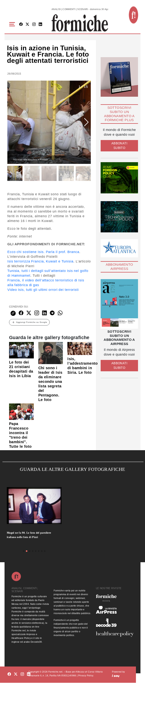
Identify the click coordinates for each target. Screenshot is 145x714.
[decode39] (114, 622)
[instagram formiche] (22, 674)
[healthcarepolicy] (114, 634)
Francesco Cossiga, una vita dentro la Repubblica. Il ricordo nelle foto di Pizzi (31, 536)
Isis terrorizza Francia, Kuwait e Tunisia (40, 261)
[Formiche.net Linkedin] (40, 24)
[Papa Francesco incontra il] (21, 411)
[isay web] (116, 675)
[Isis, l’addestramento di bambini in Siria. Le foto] (79, 348)
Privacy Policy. (86, 675)
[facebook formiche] (9, 674)
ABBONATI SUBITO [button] (119, 145)
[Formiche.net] (133, 15)
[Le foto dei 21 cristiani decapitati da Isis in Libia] (21, 350)
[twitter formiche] (15, 674)
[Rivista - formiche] (114, 597)
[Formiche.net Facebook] (21, 24)
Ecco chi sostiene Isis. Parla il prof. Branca (43, 252)
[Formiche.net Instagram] (34, 24)
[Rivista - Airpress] (114, 610)
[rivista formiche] (119, 304)
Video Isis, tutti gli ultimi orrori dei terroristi (43, 290)
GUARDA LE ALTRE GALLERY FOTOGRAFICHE (72, 469)
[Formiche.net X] (27, 24)
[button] (13, 24)
